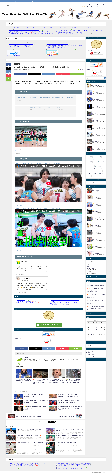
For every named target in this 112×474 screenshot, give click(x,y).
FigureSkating (98, 166)
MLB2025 (90, 173)
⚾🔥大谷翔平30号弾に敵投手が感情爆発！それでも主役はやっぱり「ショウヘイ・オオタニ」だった (96, 308)
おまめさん (82, 69)
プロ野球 (98, 159)
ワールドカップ (99, 171)
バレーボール (16, 64)
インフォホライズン (25, 278)
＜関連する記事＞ (90, 351)
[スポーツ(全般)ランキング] (96, 53)
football (96, 173)
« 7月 (88, 338)
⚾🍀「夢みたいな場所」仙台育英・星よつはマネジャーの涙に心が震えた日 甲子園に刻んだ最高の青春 (96, 302)
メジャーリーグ (91, 159)
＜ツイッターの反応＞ (92, 356)
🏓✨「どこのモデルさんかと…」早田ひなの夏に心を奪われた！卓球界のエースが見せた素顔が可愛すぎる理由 (96, 290)
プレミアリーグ (101, 161)
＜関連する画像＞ (90, 352)
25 (91, 334)
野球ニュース (91, 166)
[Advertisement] (96, 380)
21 (99, 332)
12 (93, 329)
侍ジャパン (102, 173)
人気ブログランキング (91, 50)
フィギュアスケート (101, 168)
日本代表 (90, 161)
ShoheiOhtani (91, 171)
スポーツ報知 (24, 261)
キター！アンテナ (91, 266)
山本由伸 (90, 156)
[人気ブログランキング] (48, 315)
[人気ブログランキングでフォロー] (48, 325)
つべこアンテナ (90, 268)
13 (96, 329)
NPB (95, 161)
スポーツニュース (98, 156)
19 (93, 332)
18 (91, 332)
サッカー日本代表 (92, 168)
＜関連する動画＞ (90, 354)
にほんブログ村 (18, 338)
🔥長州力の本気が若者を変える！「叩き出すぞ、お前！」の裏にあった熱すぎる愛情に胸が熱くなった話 (96, 296)
